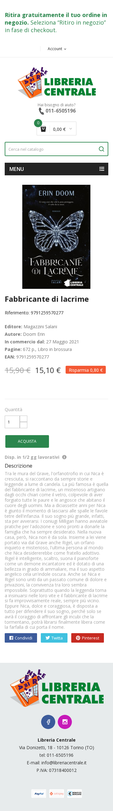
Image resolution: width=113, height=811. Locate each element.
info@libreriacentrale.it (64, 763)
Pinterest (90, 638)
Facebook (48, 722)
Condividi (23, 638)
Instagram (65, 722)
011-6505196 (60, 755)
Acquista (27, 441)
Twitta (57, 638)
